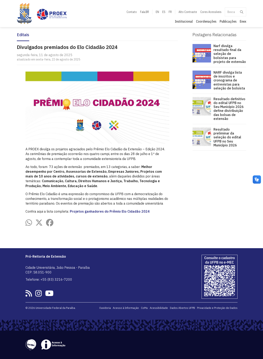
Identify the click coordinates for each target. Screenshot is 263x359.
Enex (243, 21)
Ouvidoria (105, 308)
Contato (132, 12)
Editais (23, 34)
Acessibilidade (159, 308)
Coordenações (206, 21)
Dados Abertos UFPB (182, 308)
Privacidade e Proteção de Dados (217, 308)
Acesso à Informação (126, 308)
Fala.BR (144, 12)
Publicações (228, 21)
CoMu (144, 308)
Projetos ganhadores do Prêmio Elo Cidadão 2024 (110, 211)
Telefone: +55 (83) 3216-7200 (48, 279)
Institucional (184, 21)
